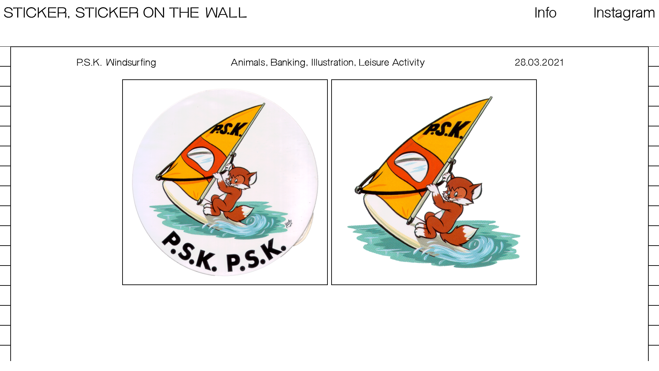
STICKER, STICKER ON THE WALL (125, 13)
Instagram (625, 13)
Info (546, 13)
